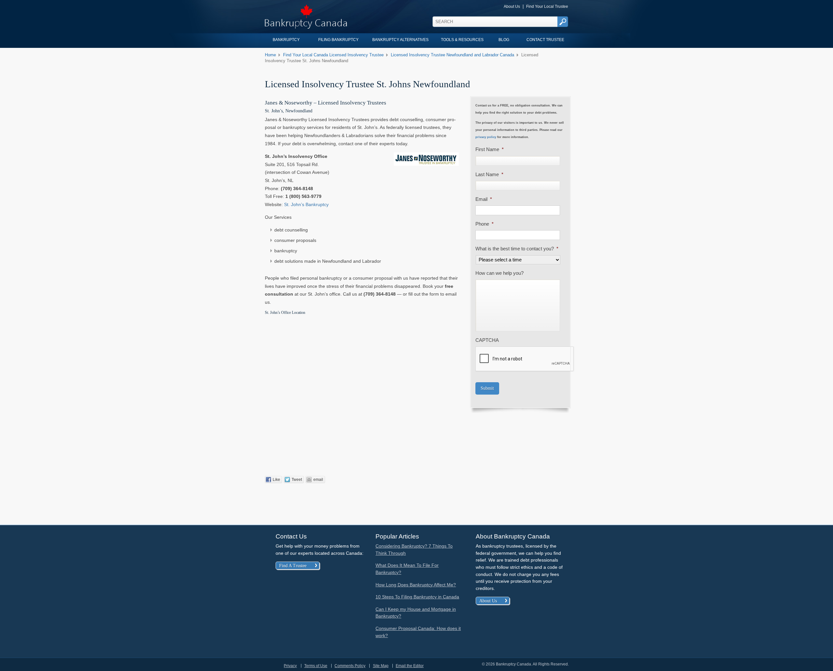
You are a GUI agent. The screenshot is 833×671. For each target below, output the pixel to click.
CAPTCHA (487, 340)
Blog (503, 39)
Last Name (489, 174)
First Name (489, 149)
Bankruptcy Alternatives (400, 39)
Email (483, 199)
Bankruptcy (286, 39)
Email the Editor (410, 666)
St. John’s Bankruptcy (306, 204)
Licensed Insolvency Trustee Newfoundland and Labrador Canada (452, 55)
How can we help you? (499, 273)
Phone (484, 224)
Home (270, 55)
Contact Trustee (545, 39)
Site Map (381, 666)
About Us (512, 6)
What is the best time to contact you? (516, 248)
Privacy (290, 666)
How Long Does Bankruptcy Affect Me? (416, 584)
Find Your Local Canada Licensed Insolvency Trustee (333, 55)
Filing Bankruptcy (338, 39)
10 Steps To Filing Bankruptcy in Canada (417, 596)
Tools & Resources (462, 39)
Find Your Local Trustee (547, 6)
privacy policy (485, 137)
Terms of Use (315, 666)
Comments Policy (350, 666)
